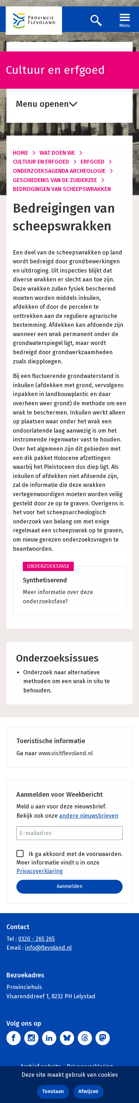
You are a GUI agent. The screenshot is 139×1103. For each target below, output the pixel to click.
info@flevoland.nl (48, 947)
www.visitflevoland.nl (65, 753)
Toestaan (53, 1091)
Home (20, 152)
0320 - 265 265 (36, 938)
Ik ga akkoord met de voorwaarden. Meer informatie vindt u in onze (69, 862)
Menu (124, 25)
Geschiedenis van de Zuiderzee (55, 180)
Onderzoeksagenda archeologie (59, 171)
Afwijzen (88, 1091)
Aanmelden (69, 886)
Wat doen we (57, 152)
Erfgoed (92, 161)
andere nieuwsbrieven (88, 815)
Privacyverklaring (39, 871)
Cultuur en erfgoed (41, 161)
